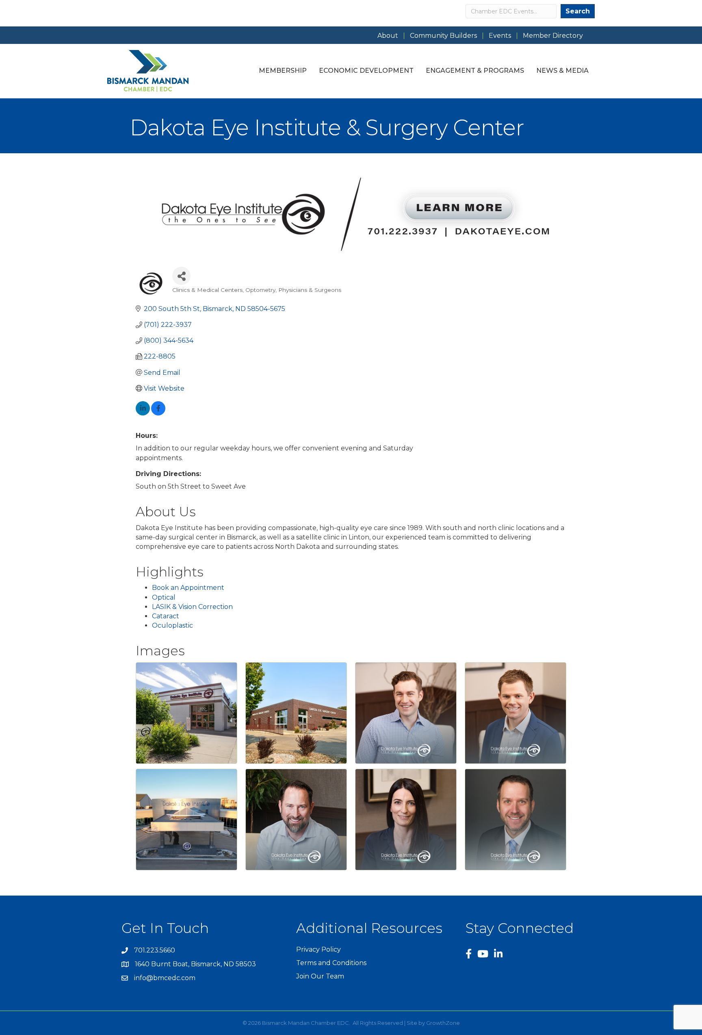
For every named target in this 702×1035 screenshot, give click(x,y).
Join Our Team (320, 976)
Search (578, 11)
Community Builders (443, 36)
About (387, 36)
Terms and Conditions (331, 963)
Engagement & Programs (475, 70)
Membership (283, 70)
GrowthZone (443, 1023)
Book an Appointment (188, 587)
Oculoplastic (172, 625)
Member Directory (553, 36)
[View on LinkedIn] (143, 413)
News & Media (562, 70)
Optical (164, 597)
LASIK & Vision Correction (192, 607)
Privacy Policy (318, 949)
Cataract (165, 616)
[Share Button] (181, 276)
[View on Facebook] (158, 413)
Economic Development (366, 70)
